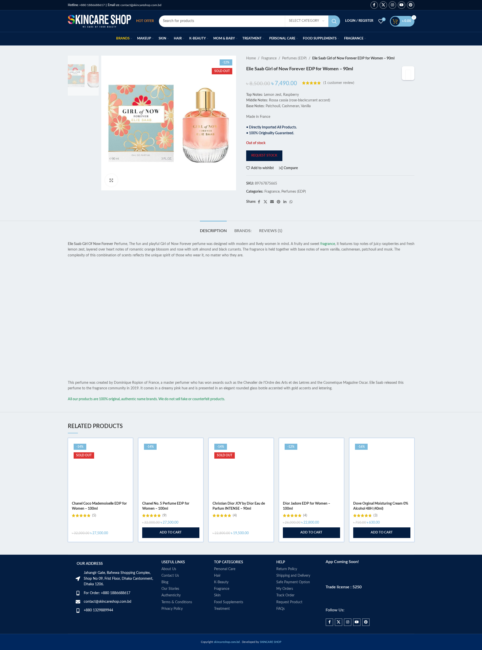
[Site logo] (99, 21)
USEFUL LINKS (173, 562)
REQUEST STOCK (264, 155)
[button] (170, 532)
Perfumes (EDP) (294, 58)
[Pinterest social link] (410, 5)
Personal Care (224, 569)
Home (251, 58)
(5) (94, 515)
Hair (217, 575)
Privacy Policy (172, 609)
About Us (168, 569)
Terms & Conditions (176, 602)
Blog (164, 582)
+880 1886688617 (86, 5)
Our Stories (170, 589)
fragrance (327, 244)
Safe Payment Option (293, 582)
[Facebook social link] (374, 5)
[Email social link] (272, 202)
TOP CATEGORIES (228, 562)
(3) (375, 515)
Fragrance (269, 58)
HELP (280, 562)
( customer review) (338, 83)
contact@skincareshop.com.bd (134, 5)
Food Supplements (228, 602)
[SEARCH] (334, 21)
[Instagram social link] (392, 5)
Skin (217, 595)
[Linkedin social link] (285, 202)
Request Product (289, 602)
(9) (164, 515)
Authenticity (171, 595)
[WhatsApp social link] (291, 202)
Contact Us (170, 575)
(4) (235, 515)
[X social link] (383, 5)
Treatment (222, 609)
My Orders (284, 589)
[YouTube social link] (401, 5)
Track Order (285, 595)
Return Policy (286, 569)
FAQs (280, 609)
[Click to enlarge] (111, 180)
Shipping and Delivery (293, 575)
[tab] (213, 228)
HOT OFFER (145, 21)
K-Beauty (221, 582)
